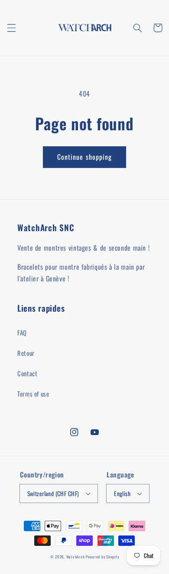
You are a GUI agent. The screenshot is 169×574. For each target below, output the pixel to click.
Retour (26, 353)
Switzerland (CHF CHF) (53, 493)
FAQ (22, 332)
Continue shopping (84, 157)
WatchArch (75, 557)
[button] (11, 28)
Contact (27, 373)
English (122, 493)
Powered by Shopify (102, 557)
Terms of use (33, 393)
